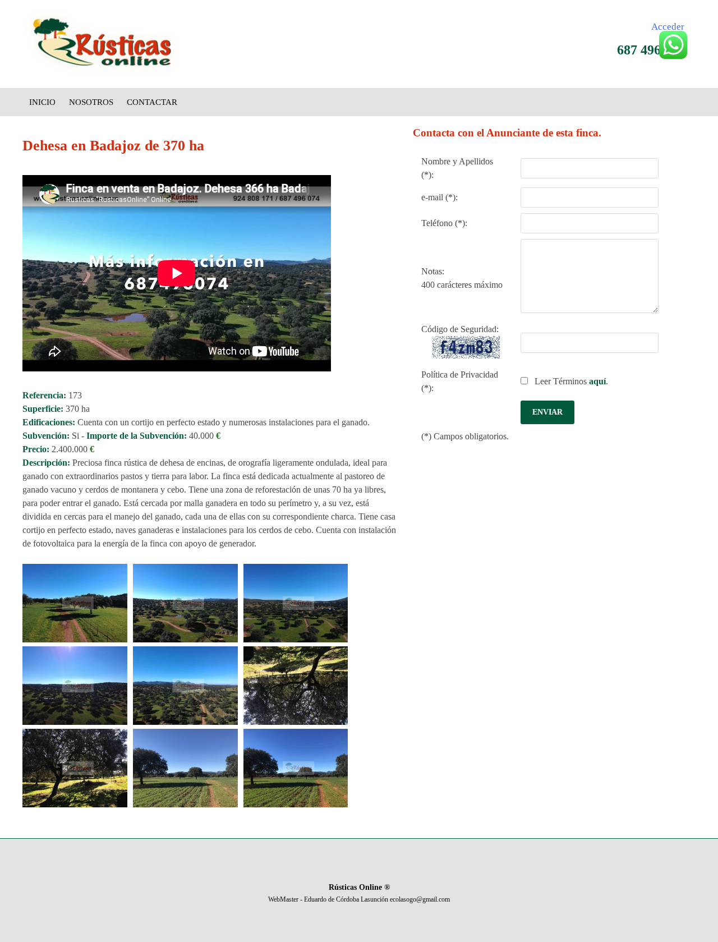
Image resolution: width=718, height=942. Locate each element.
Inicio (42, 102)
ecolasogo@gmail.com (420, 899)
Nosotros (91, 102)
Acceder (667, 26)
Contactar (152, 102)
